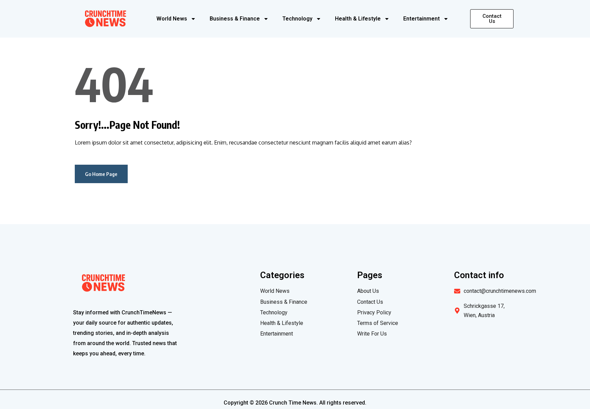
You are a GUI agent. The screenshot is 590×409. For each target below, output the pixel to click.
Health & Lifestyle (358, 18)
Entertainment (421, 18)
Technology (297, 18)
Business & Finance (235, 18)
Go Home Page (101, 174)
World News (171, 18)
